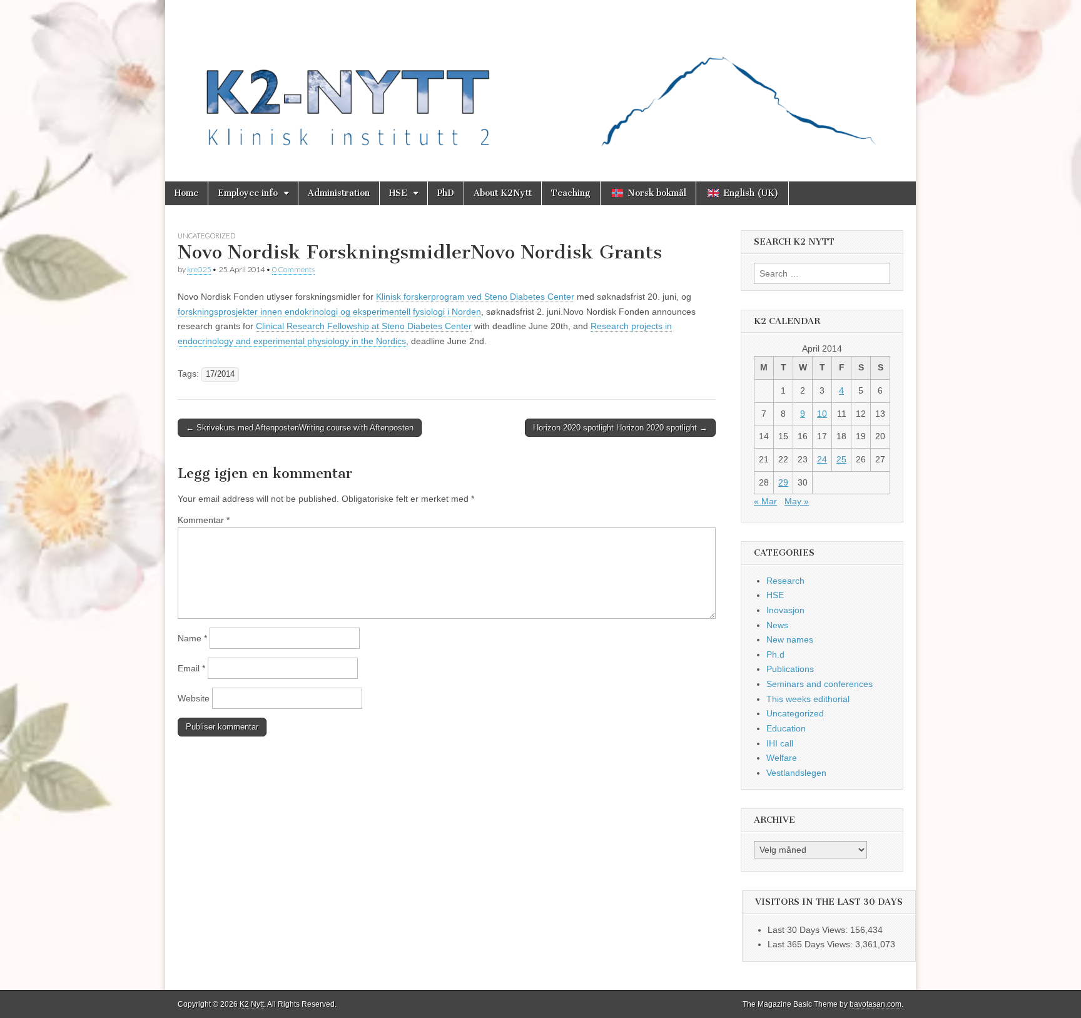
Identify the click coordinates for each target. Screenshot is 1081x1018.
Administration (339, 193)
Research (785, 581)
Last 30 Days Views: (809, 930)
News (777, 625)
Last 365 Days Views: (811, 944)
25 (841, 459)
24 (822, 459)
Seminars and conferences (819, 684)
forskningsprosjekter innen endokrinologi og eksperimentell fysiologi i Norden (329, 312)
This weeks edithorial (808, 699)
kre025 (199, 269)
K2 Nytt (252, 1004)
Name (192, 638)
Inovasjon (785, 610)
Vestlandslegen (796, 773)
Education (786, 728)
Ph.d (775, 654)
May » (796, 501)
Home (186, 193)
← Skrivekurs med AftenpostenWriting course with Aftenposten (300, 427)
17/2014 (220, 374)
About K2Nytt (503, 193)
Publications (790, 669)
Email (191, 668)
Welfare (781, 758)
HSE (398, 193)
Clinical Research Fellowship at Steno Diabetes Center (364, 326)
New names (789, 639)
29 (783, 482)
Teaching (571, 193)
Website (194, 698)
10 (822, 414)
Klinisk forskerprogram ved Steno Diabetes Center (475, 297)
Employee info (248, 193)
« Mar (765, 501)
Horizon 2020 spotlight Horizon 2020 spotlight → (620, 427)
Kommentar (204, 520)
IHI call (779, 743)
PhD (445, 193)
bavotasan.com (875, 1004)
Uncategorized (206, 236)
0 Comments (293, 269)
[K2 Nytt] (540, 81)
